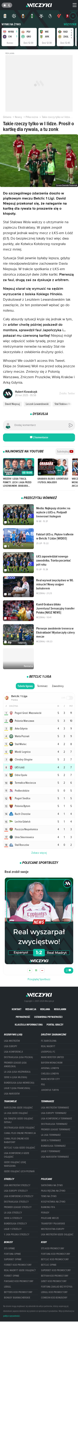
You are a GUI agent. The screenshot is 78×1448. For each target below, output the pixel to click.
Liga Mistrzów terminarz (55, 1107)
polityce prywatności (11, 1315)
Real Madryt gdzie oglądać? (20, 1270)
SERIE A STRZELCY (13, 1218)
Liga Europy (10, 1046)
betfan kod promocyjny (54, 1275)
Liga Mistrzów (12, 1040)
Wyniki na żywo (11, 24)
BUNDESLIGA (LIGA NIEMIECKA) (19, 1082)
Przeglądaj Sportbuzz (39, 979)
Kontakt (16, 1009)
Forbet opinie (11, 1275)
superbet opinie (12, 1259)
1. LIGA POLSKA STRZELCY (16, 1234)
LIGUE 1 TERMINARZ (50, 1151)
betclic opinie (48, 1264)
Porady (45, 1212)
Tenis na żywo (49, 1196)
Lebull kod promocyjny (54, 1292)
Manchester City (50, 1079)
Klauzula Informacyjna (29, 1025)
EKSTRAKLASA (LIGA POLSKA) (18, 1057)
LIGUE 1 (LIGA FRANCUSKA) (17, 1088)
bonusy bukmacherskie (17, 1297)
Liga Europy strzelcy (16, 1190)
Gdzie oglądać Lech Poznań (19, 1171)
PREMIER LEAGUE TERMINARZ (55, 1129)
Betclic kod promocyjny (55, 1259)
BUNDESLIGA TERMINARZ (53, 1146)
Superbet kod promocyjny (56, 1270)
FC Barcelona (48, 1040)
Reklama (45, 1009)
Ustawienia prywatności (48, 1017)
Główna (7, 117)
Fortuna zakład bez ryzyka (56, 1286)
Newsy (18, 117)
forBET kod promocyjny (18, 1264)
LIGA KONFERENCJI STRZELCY (18, 1196)
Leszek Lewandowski (37, 404)
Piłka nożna (32, 117)
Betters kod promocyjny (18, 1292)
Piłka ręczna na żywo (53, 1190)
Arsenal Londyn (50, 1068)
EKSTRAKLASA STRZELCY (16, 1201)
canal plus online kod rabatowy (16, 1140)
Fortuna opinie (12, 1254)
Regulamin (60, 1009)
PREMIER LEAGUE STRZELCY (18, 1207)
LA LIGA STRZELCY (13, 1212)
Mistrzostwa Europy (52, 1229)
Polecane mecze (50, 1218)
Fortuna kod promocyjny (55, 1254)
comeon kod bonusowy (54, 1297)
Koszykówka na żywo (53, 1201)
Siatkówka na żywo (52, 1185)
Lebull (7, 1286)
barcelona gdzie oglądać (18, 1107)
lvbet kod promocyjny (54, 1281)
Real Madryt (48, 1046)
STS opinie (9, 1248)
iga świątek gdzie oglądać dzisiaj (18, 1120)
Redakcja (30, 1009)
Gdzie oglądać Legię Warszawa (15, 1164)
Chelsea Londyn (50, 1073)
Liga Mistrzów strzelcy (17, 1185)
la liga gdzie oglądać (16, 1113)
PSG (43, 1084)
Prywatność (23, 1017)
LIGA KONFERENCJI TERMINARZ (56, 1118)
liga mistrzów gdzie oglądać (57, 1234)
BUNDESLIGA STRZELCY (15, 1223)
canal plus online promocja (20, 1133)
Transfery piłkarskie (53, 1223)
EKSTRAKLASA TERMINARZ (54, 1124)
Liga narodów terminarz (55, 1156)
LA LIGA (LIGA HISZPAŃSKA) (17, 1071)
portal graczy (55, 1025)
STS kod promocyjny (52, 1248)
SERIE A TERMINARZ (51, 1140)
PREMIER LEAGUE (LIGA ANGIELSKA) (15, 1064)
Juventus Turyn (50, 1090)
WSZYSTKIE (70, 24)
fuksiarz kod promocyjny (18, 1281)
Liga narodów (12, 1093)
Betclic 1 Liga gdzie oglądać (19, 1147)
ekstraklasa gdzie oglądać (19, 1127)
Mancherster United (52, 1057)
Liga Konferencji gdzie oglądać (16, 1155)
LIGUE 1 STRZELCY (13, 1229)
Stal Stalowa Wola (64, 404)
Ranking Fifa (48, 1207)
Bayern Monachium (51, 1062)
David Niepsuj (12, 404)
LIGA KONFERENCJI (13, 1051)
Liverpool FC (48, 1051)
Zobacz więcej (39, 853)
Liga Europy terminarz (53, 1113)
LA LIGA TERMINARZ (51, 1135)
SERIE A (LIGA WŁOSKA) (15, 1077)
